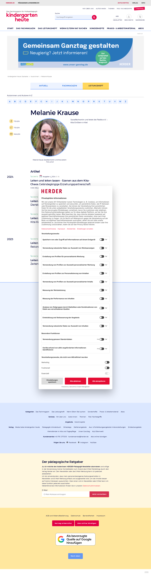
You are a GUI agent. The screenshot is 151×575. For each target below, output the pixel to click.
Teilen (17, 121)
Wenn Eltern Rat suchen (73, 28)
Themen (111, 8)
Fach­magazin (69, 86)
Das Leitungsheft (47, 28)
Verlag (135, 3)
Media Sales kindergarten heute (27, 427)
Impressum (100, 516)
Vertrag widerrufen (63, 523)
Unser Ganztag (84, 431)
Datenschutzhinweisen (91, 486)
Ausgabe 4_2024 (49, 176)
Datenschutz (75, 516)
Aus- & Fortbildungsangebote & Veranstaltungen (107, 427)
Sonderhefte (97, 28)
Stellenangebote (80, 427)
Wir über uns (88, 8)
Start (10, 28)
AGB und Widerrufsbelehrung (57, 516)
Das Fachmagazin (25, 28)
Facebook (72, 442)
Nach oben (75, 556)
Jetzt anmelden (99, 494)
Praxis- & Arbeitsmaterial (121, 28)
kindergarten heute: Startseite (18, 76)
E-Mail (44, 490)
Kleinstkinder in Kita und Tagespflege (62, 431)
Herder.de (10, 3)
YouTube (93, 442)
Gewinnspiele (80, 422)
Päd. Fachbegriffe (124, 8)
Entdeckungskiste (134, 427)
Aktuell (43, 86)
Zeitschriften (123, 3)
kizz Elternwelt (97, 431)
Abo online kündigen (99, 437)
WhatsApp (67, 427)
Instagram (84, 442)
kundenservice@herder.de (78, 437)
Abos (141, 28)
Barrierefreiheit (88, 516)
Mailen (17, 134)
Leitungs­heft (95, 86)
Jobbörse (139, 9)
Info (143, 3)
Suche (57, 13)
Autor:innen (101, 8)
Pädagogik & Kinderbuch (28, 3)
